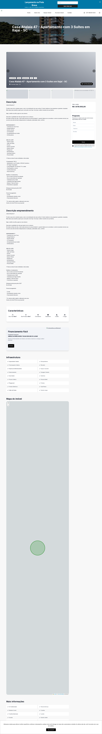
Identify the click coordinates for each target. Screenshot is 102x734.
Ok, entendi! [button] (51, 729)
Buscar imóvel (47, 12)
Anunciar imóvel (59, 12)
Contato (70, 12)
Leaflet (55, 694)
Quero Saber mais (68, 6)
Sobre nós (37, 12)
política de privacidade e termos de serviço (83, 147)
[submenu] (99, 13)
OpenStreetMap (61, 694)
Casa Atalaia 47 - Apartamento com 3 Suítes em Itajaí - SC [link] (55, 34)
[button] (8, 71)
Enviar (83, 142)
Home (28, 12)
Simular (11, 345)
